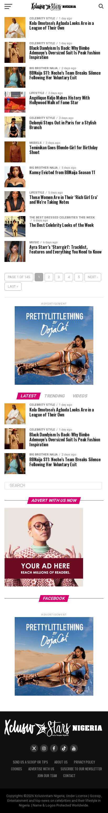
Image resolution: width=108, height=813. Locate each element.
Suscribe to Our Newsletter (81, 768)
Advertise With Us (41, 768)
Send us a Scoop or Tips (30, 762)
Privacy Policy (84, 762)
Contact (69, 775)
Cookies (16, 768)
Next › (93, 277)
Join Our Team (47, 775)
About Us (61, 762)
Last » (13, 286)
